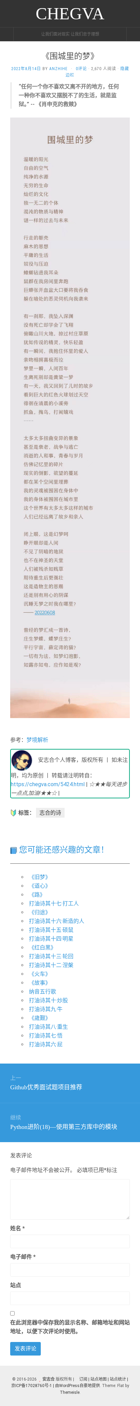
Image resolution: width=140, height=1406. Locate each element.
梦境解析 (37, 740)
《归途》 (40, 912)
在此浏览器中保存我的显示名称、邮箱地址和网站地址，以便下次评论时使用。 (70, 1327)
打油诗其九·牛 (46, 1009)
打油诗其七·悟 (46, 1035)
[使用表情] (127, 1225)
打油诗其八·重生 (48, 1027)
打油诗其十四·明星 (51, 939)
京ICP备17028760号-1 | (32, 1385)
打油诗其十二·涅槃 (51, 965)
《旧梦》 (40, 877)
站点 (15, 1285)
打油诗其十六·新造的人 (56, 921)
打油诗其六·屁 (46, 1044)
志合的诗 (50, 813)
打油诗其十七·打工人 (54, 903)
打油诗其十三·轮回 (51, 956)
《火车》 (40, 974)
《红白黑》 (42, 947)
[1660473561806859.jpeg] (70, 417)
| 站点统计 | (118, 1379)
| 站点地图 (98, 1379)
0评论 (81, 68)
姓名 (17, 1228)
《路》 (37, 894)
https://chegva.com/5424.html (48, 784)
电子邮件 (23, 1257)
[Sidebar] (7, 34)
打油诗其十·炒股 (48, 1000)
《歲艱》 (40, 1018)
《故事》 (40, 983)
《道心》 (40, 886)
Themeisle (70, 1392)
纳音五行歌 (42, 991)
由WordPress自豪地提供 (77, 1385)
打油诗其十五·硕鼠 (51, 930)
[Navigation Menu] (133, 34)
